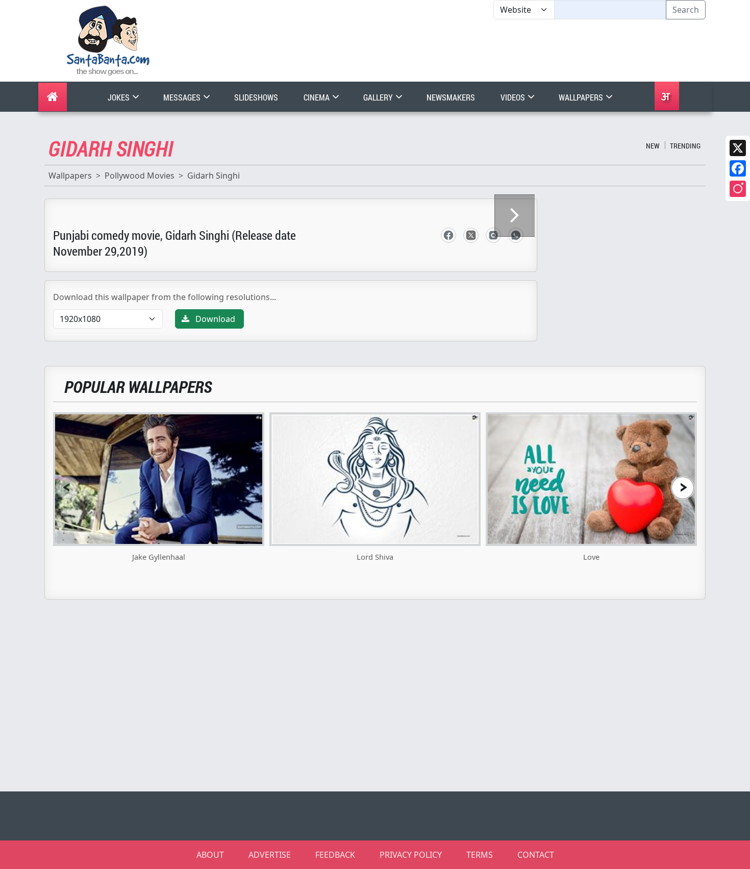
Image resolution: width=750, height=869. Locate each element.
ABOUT (210, 854)
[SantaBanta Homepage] (108, 39)
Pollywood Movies (139, 175)
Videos (514, 97)
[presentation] (67, 487)
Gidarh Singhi (213, 175)
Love (591, 557)
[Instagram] (738, 189)
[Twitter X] (738, 148)
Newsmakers (451, 97)
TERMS (479, 854)
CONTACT (535, 854)
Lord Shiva (375, 557)
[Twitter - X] (471, 235)
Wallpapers (582, 97)
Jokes (119, 97)
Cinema (317, 97)
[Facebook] (738, 168)
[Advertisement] (493, 50)
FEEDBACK (335, 854)
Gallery (378, 97)
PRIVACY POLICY (411, 854)
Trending (685, 146)
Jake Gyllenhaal (158, 557)
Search (685, 9)
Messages (182, 97)
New (653, 146)
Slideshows (256, 97)
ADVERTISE (269, 854)
